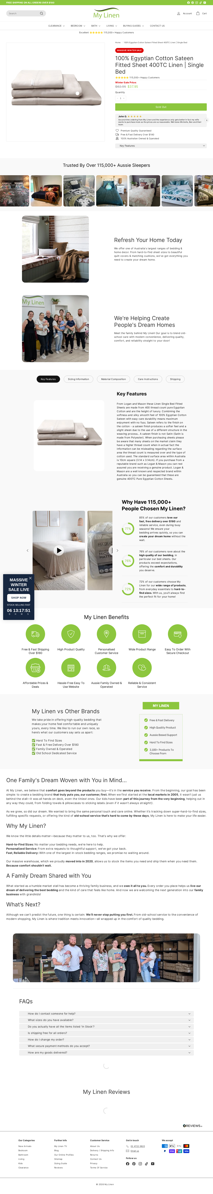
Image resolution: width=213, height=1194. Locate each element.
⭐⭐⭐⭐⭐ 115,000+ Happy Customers (137, 77)
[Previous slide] (27, 550)
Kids (20, 1163)
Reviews (58, 1167)
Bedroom (22, 1150)
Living (21, 1159)
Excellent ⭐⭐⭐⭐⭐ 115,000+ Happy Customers (106, 32)
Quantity (120, 92)
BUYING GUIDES (132, 25)
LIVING (110, 25)
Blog (56, 1150)
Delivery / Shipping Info (102, 1150)
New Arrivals (24, 1146)
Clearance (23, 1167)
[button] (115, 120)
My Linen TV (60, 1146)
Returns (94, 1155)
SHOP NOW (18, 597)
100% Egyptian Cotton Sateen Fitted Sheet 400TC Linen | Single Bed (155, 42)
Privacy (93, 1163)
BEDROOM (77, 25)
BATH (94, 25)
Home (118, 42)
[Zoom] (55, 92)
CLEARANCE (55, 25)
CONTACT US (157, 25)
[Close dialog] (30, 578)
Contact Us (96, 1159)
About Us (95, 1146)
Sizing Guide (60, 1163)
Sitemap (58, 1159)
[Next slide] (117, 550)
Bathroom (23, 1155)
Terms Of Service (99, 1167)
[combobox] (26, 13)
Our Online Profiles (64, 1155)
